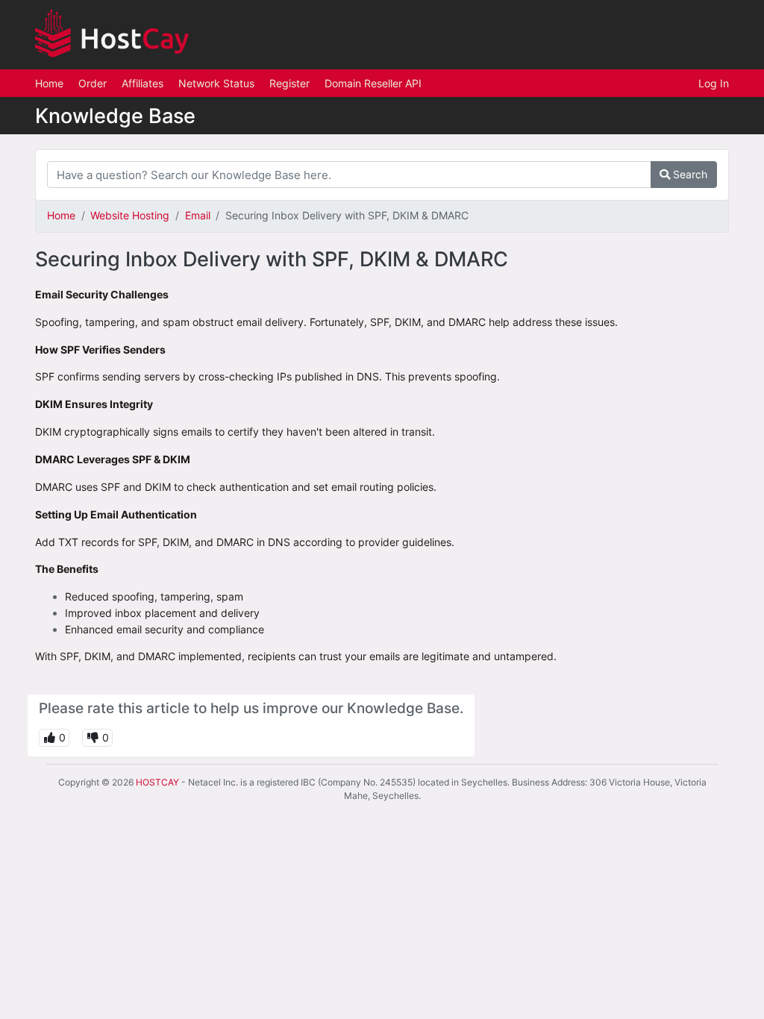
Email (197, 215)
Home (49, 83)
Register (289, 83)
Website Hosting (129, 215)
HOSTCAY (157, 782)
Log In (713, 83)
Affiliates (142, 83)
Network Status (216, 83)
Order (92, 83)
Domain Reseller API (373, 83)
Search (688, 174)
